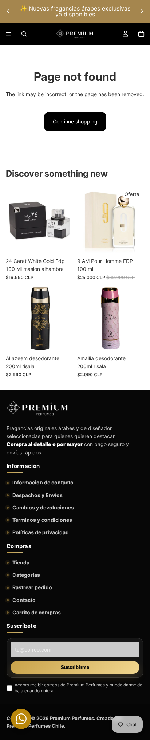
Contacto (24, 600)
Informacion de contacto (43, 482)
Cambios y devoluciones (43, 507)
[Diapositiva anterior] (8, 11)
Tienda (20, 562)
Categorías (26, 575)
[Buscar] (24, 34)
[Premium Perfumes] (37, 408)
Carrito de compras (36, 612)
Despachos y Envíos (37, 495)
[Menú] (8, 33)
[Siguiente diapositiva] (142, 11)
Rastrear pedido (32, 587)
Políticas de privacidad (40, 532)
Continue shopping (75, 121)
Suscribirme (75, 667)
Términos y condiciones (42, 520)
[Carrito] (141, 34)
